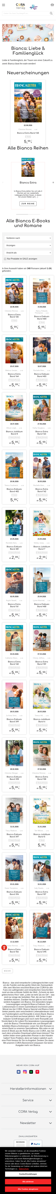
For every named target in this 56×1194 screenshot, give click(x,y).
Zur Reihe (28, 204)
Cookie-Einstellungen (28, 1174)
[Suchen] (51, 13)
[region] (28, 1170)
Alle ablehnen (28, 1182)
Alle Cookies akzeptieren (28, 1189)
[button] (53, 182)
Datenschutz (24, 1169)
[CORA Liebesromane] (20, 6)
